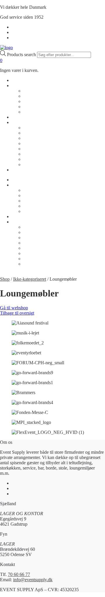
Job (26, 106)
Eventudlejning (37, 138)
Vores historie (35, 90)
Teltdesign (32, 153)
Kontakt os (33, 96)
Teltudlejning (35, 159)
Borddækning (36, 132)
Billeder (30, 127)
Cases (17, 117)
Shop (16, 80)
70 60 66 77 (19, 574)
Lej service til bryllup (42, 148)
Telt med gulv (36, 164)
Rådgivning (34, 101)
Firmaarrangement (40, 143)
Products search (22, 54)
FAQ (28, 111)
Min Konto (22, 37)
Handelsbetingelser (29, 27)
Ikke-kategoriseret (29, 279)
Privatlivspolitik (26, 32)
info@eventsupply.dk (32, 579)
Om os (18, 85)
